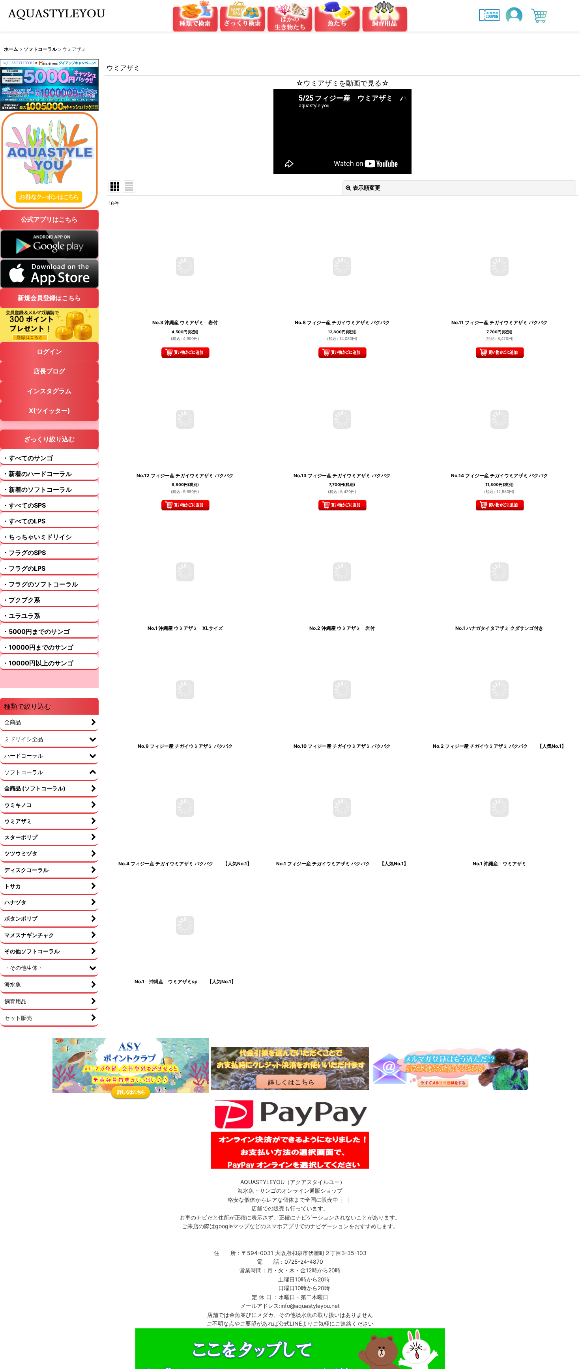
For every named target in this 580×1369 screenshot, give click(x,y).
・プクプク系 (21, 600)
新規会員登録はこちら (49, 298)
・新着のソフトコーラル (37, 489)
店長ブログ (49, 371)
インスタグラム (49, 391)
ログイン (49, 351)
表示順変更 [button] (366, 187)
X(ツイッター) (49, 411)
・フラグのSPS (24, 553)
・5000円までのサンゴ (36, 631)
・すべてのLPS (23, 521)
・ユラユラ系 (21, 616)
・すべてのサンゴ (27, 458)
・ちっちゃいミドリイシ (37, 537)
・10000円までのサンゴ (37, 647)
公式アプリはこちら (49, 219)
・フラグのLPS (23, 568)
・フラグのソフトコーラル (40, 584)
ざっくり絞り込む (49, 439)
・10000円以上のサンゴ (37, 663)
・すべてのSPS (24, 505)
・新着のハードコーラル (37, 474)
